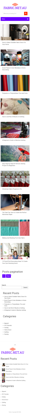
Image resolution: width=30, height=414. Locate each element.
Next (8, 276)
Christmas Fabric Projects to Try (12, 189)
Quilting (6, 332)
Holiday (6, 327)
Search (4, 285)
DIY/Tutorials (8, 325)
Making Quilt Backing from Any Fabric (13, 238)
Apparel (6, 323)
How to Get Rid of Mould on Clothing (13, 116)
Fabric (10, 412)
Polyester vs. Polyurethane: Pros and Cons (15, 93)
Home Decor (7, 330)
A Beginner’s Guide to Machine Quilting (13, 140)
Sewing (6, 334)
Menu (3, 19)
